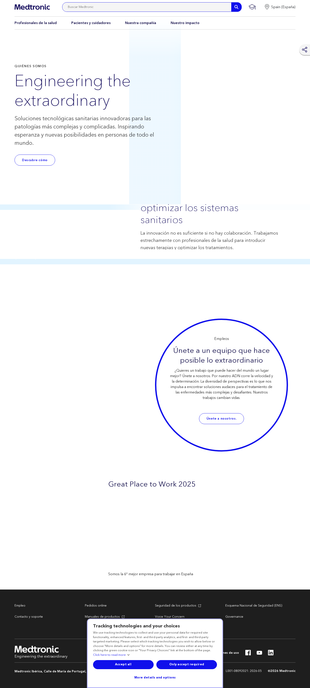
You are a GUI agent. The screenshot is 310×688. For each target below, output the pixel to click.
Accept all (123, 664)
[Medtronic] (32, 7)
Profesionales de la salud (36, 23)
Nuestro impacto (185, 23)
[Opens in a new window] (248, 654)
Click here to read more (109, 655)
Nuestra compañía (140, 23)
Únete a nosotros (221, 418)
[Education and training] (252, 7)
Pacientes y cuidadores (91, 23)
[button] (279, 7)
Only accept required (186, 664)
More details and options (155, 677)
